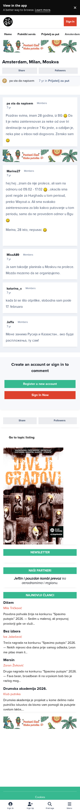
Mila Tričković (12, 608)
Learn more (8, 8)
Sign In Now (40, 395)
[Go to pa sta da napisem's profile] (4, 80)
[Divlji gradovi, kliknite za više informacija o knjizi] (33, 450)
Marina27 (13, 171)
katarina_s (14, 288)
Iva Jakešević (12, 637)
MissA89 (13, 255)
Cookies (40, 797)
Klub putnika (12, 694)
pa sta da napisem (21, 81)
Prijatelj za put (58, 81)
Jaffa (10, 322)
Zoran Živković (13, 665)
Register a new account (40, 384)
